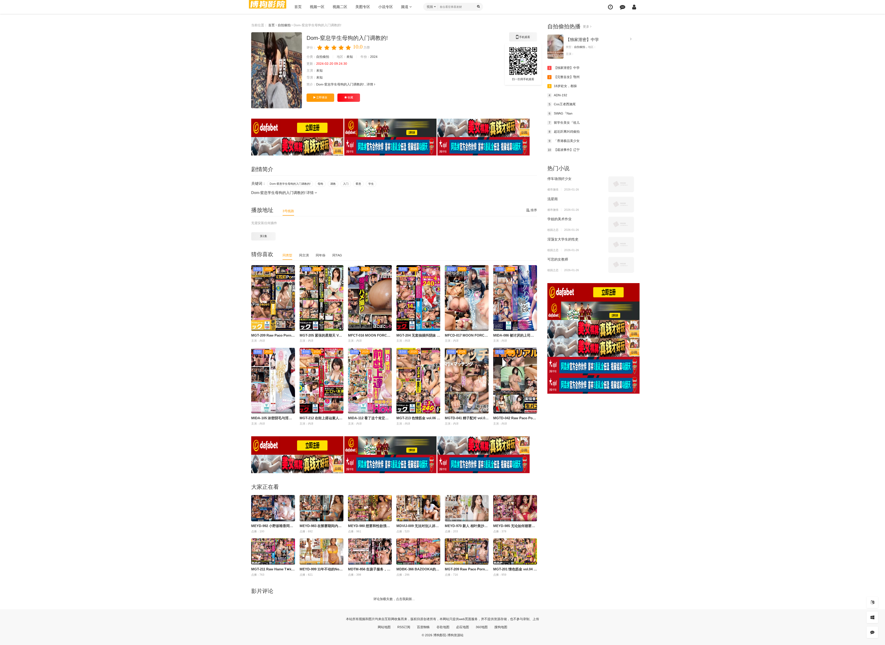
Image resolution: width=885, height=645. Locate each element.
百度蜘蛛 (423, 627)
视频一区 (317, 7)
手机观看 (523, 38)
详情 (370, 84)
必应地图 (462, 627)
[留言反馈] (622, 7)
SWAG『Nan (561, 113)
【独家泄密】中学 (582, 39)
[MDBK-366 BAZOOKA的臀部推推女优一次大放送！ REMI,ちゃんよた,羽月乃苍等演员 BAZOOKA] (418, 551)
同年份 (320, 255)
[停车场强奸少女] (621, 184)
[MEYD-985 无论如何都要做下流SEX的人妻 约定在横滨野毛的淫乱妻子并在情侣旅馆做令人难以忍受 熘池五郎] (515, 508)
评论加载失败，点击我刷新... (394, 599)
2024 (374, 57)
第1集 (263, 236)
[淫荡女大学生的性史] (621, 244)
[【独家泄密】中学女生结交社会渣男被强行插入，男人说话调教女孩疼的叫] (555, 47)
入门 (345, 183)
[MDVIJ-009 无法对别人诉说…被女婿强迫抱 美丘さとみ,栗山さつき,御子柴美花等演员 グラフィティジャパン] (418, 508)
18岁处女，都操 (563, 86)
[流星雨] (621, 204)
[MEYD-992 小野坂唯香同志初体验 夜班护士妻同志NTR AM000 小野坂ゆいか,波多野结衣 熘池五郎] (273, 508)
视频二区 (340, 7)
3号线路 (288, 211)
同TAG (337, 255)
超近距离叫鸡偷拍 (564, 131)
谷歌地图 (443, 627)
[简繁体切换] (872, 602)
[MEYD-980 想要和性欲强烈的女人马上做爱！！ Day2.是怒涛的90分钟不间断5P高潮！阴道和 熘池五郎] (370, 508)
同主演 (304, 255)
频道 (405, 7)
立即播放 (321, 97)
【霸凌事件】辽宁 (564, 150)
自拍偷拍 (284, 25)
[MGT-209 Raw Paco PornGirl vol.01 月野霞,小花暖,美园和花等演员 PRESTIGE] (467, 551)
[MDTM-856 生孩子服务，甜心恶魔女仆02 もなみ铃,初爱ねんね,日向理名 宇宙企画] (370, 551)
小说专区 (385, 7)
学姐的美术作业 (559, 219)
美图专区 (362, 7)
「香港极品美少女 (564, 141)
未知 (349, 57)
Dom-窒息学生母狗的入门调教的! (290, 183)
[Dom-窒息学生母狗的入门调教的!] (276, 70)
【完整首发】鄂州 (564, 77)
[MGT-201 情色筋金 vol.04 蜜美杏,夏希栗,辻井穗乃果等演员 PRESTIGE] (515, 551)
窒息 (358, 183)
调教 (333, 183)
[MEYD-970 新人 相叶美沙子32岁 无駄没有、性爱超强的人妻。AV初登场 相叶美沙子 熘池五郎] (467, 508)
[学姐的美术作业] (621, 224)
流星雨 (552, 199)
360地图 (482, 627)
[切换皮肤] (872, 617)
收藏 (350, 97)
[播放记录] (610, 7)
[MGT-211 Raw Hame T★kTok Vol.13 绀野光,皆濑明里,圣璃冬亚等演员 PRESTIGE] (273, 551)
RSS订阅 (403, 627)
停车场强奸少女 (559, 179)
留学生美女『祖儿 (564, 122)
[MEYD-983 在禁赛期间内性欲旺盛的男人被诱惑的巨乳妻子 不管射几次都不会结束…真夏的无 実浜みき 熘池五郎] (321, 508)
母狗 (320, 183)
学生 (371, 183)
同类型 (287, 255)
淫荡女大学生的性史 (562, 239)
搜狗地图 (500, 627)
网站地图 (384, 627)
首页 (298, 7)
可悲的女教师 (557, 259)
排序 (533, 210)
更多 (586, 26)
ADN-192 (558, 95)
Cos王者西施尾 (562, 104)
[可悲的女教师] (621, 264)
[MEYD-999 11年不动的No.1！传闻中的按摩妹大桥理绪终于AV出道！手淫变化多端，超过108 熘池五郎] (321, 551)
